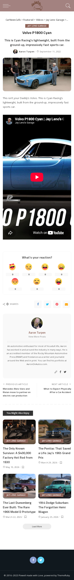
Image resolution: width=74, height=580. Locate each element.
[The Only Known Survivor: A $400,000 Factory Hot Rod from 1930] (19, 432)
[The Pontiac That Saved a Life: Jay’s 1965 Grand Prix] (54, 432)
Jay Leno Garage (37, 25)
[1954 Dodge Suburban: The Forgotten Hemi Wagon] (54, 486)
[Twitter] (47, 304)
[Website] (56, 372)
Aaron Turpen (26, 51)
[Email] (66, 304)
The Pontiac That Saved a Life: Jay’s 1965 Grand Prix (54, 453)
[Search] (67, 5)
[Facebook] (38, 304)
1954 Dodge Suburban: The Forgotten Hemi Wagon (53, 507)
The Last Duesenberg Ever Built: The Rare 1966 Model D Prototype (19, 507)
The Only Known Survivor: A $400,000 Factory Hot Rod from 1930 (18, 455)
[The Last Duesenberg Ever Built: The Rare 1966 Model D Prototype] (19, 486)
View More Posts (37, 336)
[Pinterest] (57, 304)
